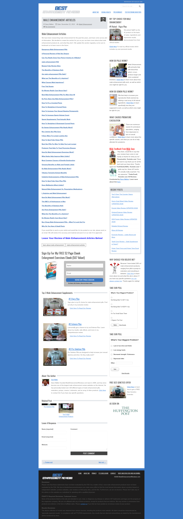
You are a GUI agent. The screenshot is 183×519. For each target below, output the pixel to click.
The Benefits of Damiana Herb (52, 70)
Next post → (102, 462)
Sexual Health (106, 12)
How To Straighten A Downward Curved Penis (58, 123)
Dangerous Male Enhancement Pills (54, 49)
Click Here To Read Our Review (80, 308)
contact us (83, 504)
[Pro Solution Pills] (49, 404)
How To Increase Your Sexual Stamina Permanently (60, 111)
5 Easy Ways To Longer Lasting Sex (55, 136)
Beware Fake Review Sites (51, 66)
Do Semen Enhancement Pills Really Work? (57, 127)
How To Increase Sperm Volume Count (55, 115)
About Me (96, 12)
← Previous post (48, 462)
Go (140, 6)
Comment (74, 429)
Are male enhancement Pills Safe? (54, 74)
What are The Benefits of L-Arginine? (55, 78)
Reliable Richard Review (120, 226)
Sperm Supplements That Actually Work (56, 119)
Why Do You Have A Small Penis (53, 226)
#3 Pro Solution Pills (77, 349)
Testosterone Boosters (133, 12)
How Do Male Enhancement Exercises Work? (58, 152)
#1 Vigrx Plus (74, 298)
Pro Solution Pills (49, 406)
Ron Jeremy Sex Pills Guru (51, 131)
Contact (113, 473)
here (118, 182)
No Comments (50, 27)
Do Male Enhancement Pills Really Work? (56, 168)
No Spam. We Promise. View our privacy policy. (80, 283)
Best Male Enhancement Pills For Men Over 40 (58, 95)
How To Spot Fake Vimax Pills (52, 140)
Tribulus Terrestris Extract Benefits (54, 173)
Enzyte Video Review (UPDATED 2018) (125, 208)
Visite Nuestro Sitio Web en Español (129, 473)
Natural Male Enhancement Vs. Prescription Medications (62, 189)
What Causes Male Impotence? (53, 82)
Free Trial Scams (48, 86)
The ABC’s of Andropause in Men (54, 201)
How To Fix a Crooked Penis (52, 103)
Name (47, 429)
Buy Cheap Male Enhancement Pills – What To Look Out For (63, 222)
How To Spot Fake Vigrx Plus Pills (54, 181)
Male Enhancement (85, 24)
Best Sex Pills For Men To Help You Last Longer (59, 144)
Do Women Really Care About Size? (54, 90)
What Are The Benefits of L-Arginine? (55, 214)
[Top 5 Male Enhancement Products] (66, 408)
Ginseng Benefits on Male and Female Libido (58, 164)
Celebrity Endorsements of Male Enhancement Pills (60, 177)
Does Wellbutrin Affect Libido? (53, 185)
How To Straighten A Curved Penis (54, 107)
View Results (122, 325)
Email (47, 437)
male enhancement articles (76, 245)
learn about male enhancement (53, 245)
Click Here (102, 390)
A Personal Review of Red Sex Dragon (55, 53)
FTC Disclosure (103, 473)
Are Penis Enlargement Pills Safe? (54, 210)
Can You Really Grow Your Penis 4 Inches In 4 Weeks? (61, 58)
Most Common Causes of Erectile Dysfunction (58, 160)
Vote (115, 325)
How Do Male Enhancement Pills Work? (56, 197)
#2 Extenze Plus (75, 324)
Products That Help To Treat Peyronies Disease (59, 148)
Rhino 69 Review (117, 230)
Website (45, 445)
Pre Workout (117, 12)
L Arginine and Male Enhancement (54, 193)
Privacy (94, 473)
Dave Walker (54, 379)
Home (80, 473)
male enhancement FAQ (50, 62)
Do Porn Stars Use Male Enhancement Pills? (57, 99)
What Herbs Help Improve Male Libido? (56, 156)
